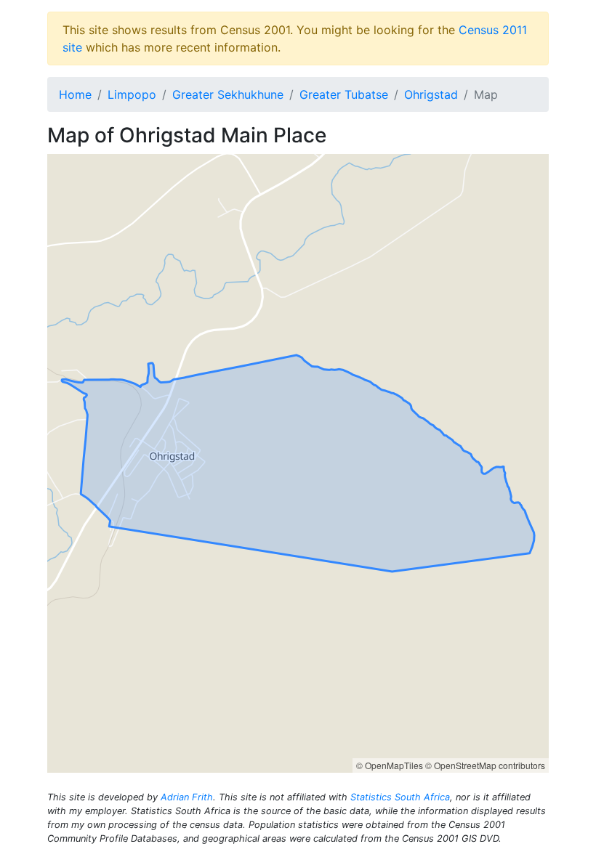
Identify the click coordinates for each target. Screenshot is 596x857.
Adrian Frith (187, 797)
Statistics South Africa (400, 797)
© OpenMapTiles (389, 765)
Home (75, 94)
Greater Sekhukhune (227, 94)
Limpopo (132, 94)
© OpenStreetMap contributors (485, 765)
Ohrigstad (431, 94)
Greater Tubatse (343, 94)
